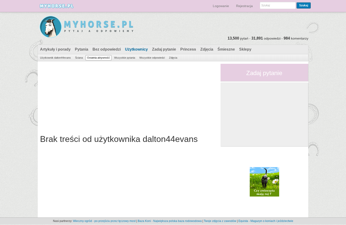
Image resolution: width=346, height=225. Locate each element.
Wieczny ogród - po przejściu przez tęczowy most (104, 221)
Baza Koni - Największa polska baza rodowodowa (170, 221)
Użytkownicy (136, 49)
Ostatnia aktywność (98, 57)
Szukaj (303, 5)
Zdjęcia (206, 49)
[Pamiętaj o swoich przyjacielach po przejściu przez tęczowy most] (264, 181)
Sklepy (245, 49)
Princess (188, 49)
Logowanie (221, 6)
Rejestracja (244, 6)
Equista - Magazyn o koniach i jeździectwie (265, 221)
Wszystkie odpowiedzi (152, 57)
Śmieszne (226, 49)
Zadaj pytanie (164, 49)
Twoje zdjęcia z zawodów (220, 221)
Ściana (79, 57)
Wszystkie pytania (124, 57)
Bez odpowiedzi (107, 49)
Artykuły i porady (55, 49)
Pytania (81, 49)
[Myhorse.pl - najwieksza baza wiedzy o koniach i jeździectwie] (87, 27)
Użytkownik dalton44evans (55, 57)
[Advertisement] (127, 97)
